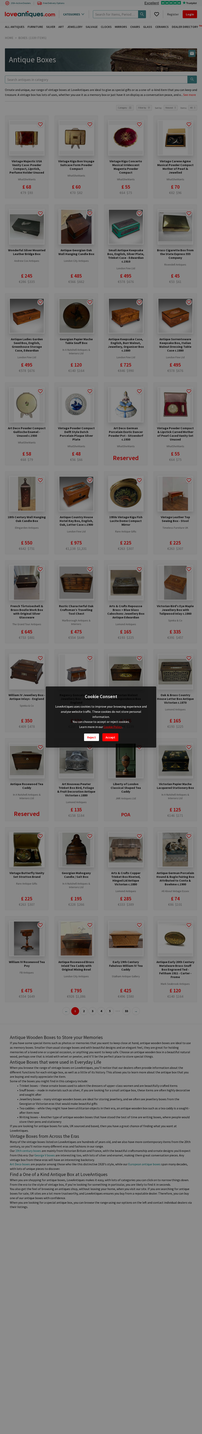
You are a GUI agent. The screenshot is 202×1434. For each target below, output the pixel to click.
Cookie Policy (113, 727)
